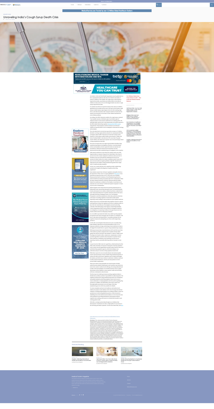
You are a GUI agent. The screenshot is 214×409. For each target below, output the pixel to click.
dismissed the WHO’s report (114, 124)
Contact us (75, 387)
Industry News (211, 23)
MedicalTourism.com (132, 386)
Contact (129, 383)
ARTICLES (80, 4)
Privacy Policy (128, 395)
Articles (129, 380)
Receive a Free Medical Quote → (107, 1)
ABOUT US (96, 4)
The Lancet (116, 173)
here (122, 305)
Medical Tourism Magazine (10, 19)
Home (128, 376)
